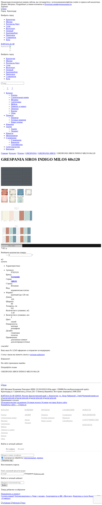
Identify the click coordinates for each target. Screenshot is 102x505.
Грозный (9, 31)
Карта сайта (62, 402)
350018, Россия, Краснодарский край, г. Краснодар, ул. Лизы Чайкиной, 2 (46, 396)
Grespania (15, 277)
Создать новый (7, 496)
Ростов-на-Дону (13, 24)
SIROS (14, 281)
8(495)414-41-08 (7, 44)
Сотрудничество (13, 147)
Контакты (10, 149)
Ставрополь (11, 37)
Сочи (8, 26)
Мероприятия (12, 136)
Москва (9, 22)
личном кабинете (37, 355)
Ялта (8, 40)
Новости (9, 133)
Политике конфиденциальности (58, 4)
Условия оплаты (34, 402)
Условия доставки (49, 402)
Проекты (10, 115)
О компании (11, 138)
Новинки (10, 124)
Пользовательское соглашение (14, 402)
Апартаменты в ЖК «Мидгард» (59, 496)
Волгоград (10, 28)
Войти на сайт (39, 474)
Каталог (9, 93)
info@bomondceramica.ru (88, 396)
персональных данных (33, 458)
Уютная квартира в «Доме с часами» (29, 496)
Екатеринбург (12, 33)
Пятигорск (10, 35)
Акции (9, 127)
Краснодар (10, 19)
